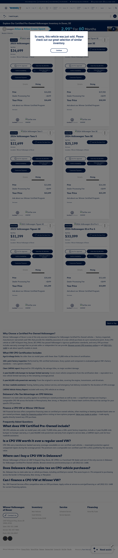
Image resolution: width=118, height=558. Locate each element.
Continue (59, 50)
